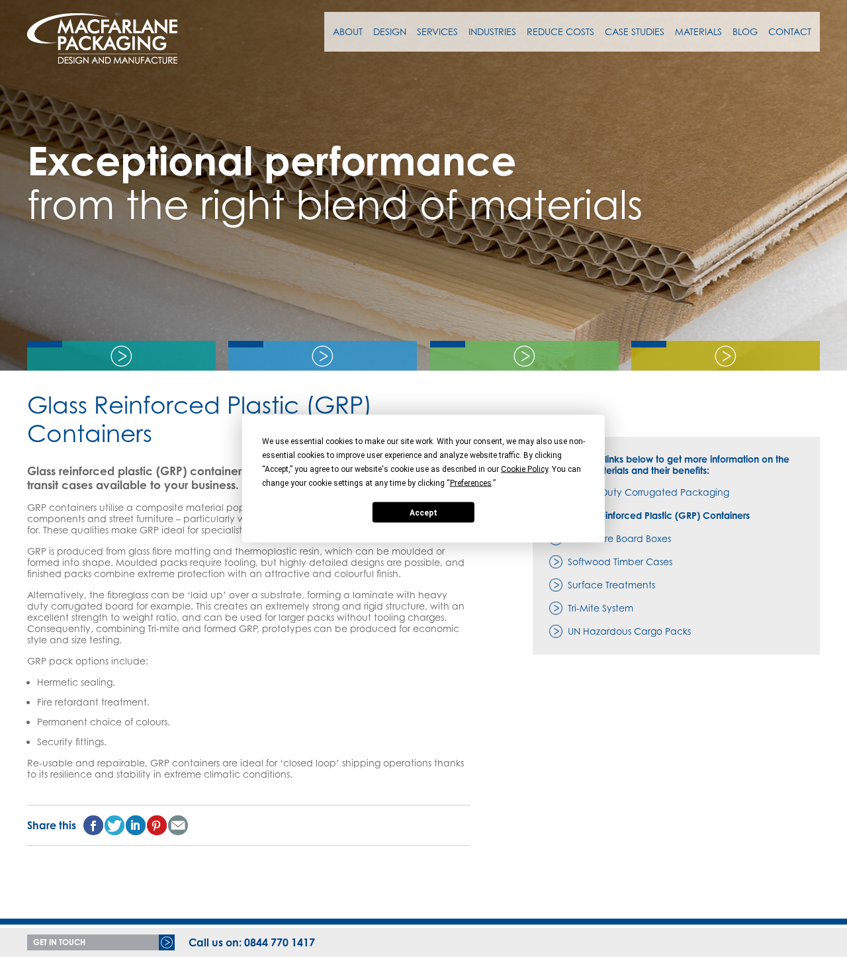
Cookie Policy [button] (524, 469)
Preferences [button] (471, 483)
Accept (423, 512)
